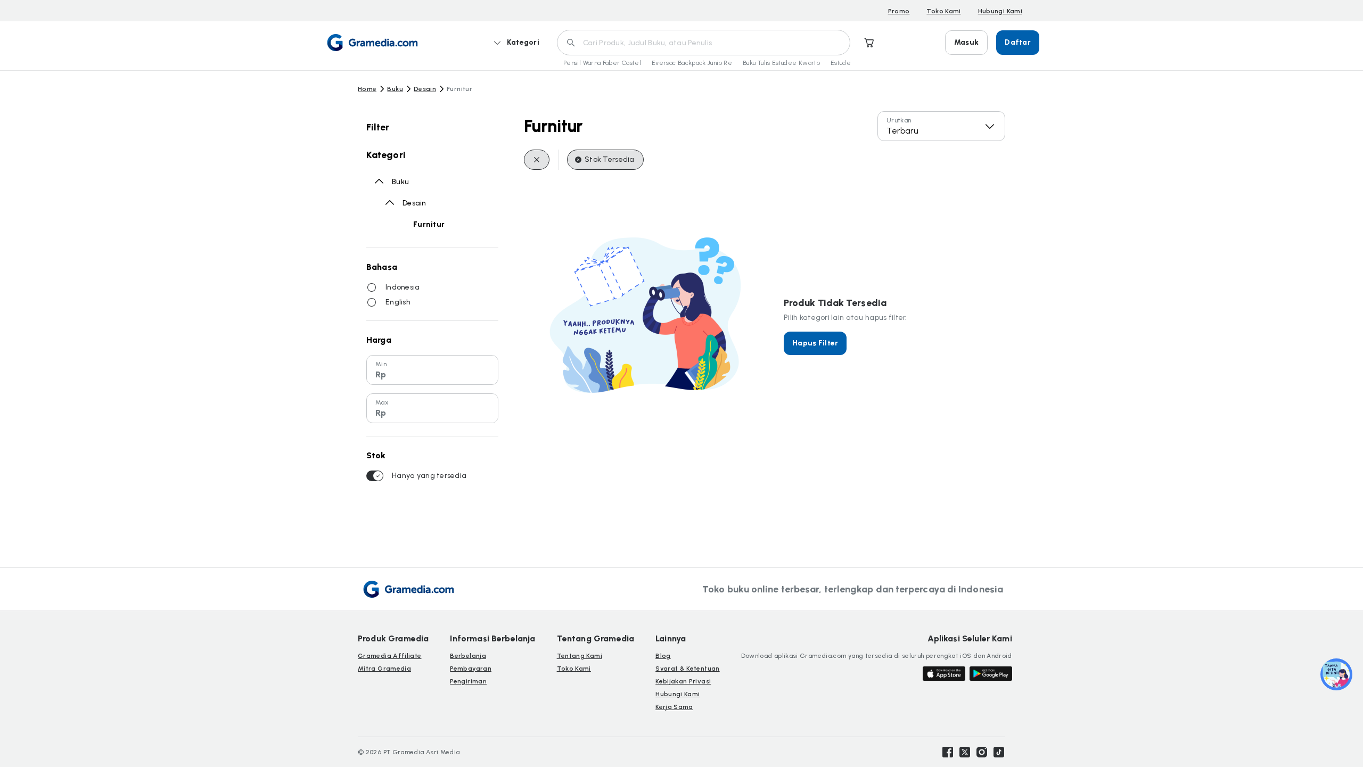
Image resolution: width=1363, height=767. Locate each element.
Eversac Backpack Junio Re (692, 63)
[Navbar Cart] (869, 42)
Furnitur (429, 224)
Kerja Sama (674, 707)
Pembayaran (470, 668)
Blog (662, 655)
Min (381, 364)
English (397, 302)
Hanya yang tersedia (429, 475)
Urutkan (899, 120)
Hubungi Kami (1000, 11)
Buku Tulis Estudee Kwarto (781, 63)
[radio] (371, 287)
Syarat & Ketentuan (687, 668)
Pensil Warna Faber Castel (602, 63)
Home (367, 89)
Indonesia (402, 287)
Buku (395, 89)
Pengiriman (468, 681)
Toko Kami (943, 11)
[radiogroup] (432, 295)
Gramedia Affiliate (389, 655)
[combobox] (941, 126)
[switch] (374, 476)
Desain (425, 89)
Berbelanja (468, 655)
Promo (899, 11)
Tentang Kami (579, 655)
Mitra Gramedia (384, 668)
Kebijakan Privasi (683, 681)
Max (382, 402)
